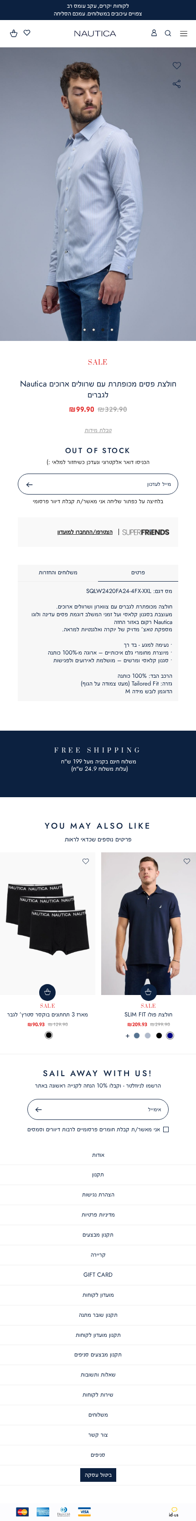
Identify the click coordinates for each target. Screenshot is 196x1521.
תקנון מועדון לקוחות (98, 1334)
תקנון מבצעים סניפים (98, 1354)
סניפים (98, 1454)
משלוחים (98, 1414)
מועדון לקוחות (98, 1294)
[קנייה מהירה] (148, 992)
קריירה (98, 1254)
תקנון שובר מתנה (98, 1314)
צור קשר (98, 1434)
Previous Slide (9, 194)
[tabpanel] (98, 194)
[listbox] (47, 1035)
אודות (98, 1154)
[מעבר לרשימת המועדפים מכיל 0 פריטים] (27, 33)
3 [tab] (93, 329)
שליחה (19, 484)
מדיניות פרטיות (98, 1214)
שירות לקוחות (98, 1394)
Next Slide (187, 194)
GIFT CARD (98, 1274)
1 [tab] (111, 329)
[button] (14, 33)
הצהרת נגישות (98, 1194)
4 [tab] (84, 329)
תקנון (98, 1174)
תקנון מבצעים (98, 1234)
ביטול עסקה (98, 1474)
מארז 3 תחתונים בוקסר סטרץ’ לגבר (47, 1014)
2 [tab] (102, 329)
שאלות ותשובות (98, 1374)
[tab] (138, 573)
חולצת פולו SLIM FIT (148, 1014)
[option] (170, 1035)
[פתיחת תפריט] (183, 34)
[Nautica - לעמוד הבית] (95, 33)
